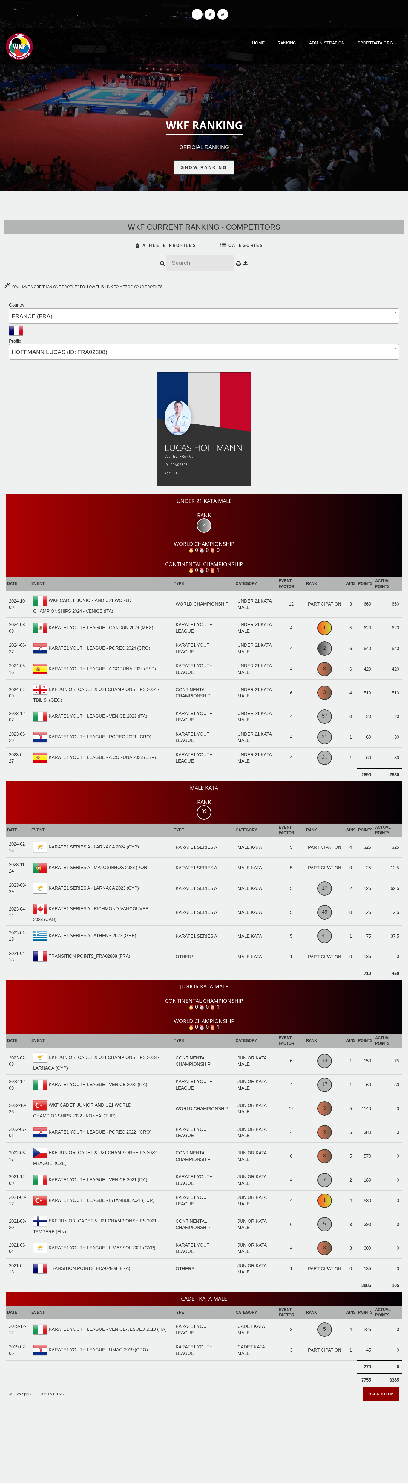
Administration (327, 43)
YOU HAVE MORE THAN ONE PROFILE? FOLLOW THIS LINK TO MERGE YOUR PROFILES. (87, 287)
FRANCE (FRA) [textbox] (32, 316)
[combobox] (204, 316)
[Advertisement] (204, 1440)
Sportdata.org (375, 43)
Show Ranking (204, 167)
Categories (245, 245)
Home (258, 43)
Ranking (286, 43)
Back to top (381, 1394)
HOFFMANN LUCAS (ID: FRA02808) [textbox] (59, 352)
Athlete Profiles (168, 245)
